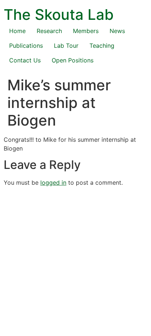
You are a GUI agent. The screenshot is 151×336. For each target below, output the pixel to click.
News (117, 31)
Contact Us (25, 60)
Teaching (101, 45)
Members (86, 31)
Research (49, 31)
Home (17, 31)
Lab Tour (66, 45)
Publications (26, 45)
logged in (53, 182)
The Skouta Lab (59, 15)
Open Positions (72, 60)
